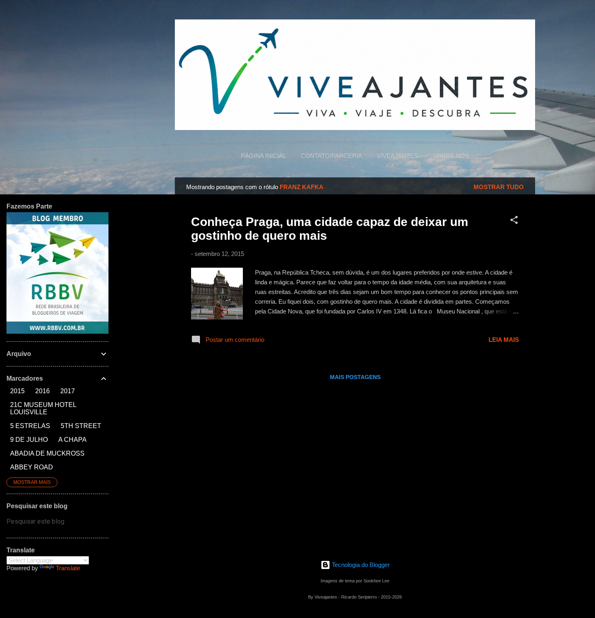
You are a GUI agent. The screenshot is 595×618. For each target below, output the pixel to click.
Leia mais (504, 339)
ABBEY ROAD (31, 467)
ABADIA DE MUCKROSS (47, 453)
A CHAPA (72, 439)
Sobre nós (451, 155)
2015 (17, 391)
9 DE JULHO (29, 439)
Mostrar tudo (499, 186)
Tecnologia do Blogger (360, 564)
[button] (514, 221)
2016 (42, 391)
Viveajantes (397, 155)
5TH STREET (81, 425)
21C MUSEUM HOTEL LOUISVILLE (43, 408)
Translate (68, 568)
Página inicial (263, 155)
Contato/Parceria (331, 155)
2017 (67, 391)
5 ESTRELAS (30, 425)
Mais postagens (355, 377)
